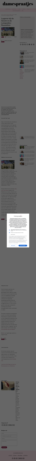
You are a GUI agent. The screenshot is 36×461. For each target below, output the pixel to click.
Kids (19, 9)
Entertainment (16, 10)
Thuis (28, 9)
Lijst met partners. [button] (21, 238)
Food (23, 9)
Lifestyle (14, 9)
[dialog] (18, 230)
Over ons (7, 9)
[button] (18, 234)
